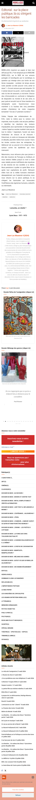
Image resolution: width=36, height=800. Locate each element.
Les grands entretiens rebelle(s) (14, 597)
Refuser (18, 795)
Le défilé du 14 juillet (8, 758)
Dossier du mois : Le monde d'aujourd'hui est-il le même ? (18, 541)
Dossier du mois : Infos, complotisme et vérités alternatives (16, 502)
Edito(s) (4, 570)
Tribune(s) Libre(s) (8, 635)
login (7, 288)
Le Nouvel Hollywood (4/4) (10, 727)
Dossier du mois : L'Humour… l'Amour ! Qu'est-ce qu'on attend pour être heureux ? (18, 522)
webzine (12, 197)
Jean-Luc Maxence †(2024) (15, 25)
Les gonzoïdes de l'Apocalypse (13, 593)
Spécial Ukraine (7, 628)
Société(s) (5, 624)
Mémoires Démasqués (9, 605)
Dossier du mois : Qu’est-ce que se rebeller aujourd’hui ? (17, 562)
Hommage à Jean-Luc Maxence (13, 578)
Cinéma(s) (5, 485)
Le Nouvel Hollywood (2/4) (10, 755)
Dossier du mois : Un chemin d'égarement (16, 567)
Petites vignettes (8, 609)
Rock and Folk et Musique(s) (12, 620)
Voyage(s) (5, 639)
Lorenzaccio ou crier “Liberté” (11, 704)
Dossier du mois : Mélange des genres (15, 556)
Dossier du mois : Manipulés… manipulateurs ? (12, 552)
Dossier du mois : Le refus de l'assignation (17, 546)
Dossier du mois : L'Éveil (10, 517)
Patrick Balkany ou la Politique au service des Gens (18, 734)
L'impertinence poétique (11, 586)
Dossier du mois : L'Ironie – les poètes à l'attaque (16, 529)
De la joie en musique (8, 720)
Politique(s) (6, 616)
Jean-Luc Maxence (12, 194)
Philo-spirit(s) (7, 612)
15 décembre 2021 (9, 28)
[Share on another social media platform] (29, 32)
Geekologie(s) (7, 574)
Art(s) (4, 481)
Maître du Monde (7, 711)
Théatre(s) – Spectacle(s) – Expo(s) (15, 632)
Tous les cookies (18, 790)
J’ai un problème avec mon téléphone (13, 678)
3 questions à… (7, 478)
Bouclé (4, 701)
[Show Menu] (2, 3)
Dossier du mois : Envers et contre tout (16, 497)
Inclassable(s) (7, 582)
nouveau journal (25, 194)
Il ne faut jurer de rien (8, 740)
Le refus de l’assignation (9, 671)
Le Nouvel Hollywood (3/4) (10, 731)
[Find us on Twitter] (5, 770)
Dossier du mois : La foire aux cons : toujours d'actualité (15, 535)
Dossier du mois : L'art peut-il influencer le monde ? (18, 508)
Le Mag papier (7, 590)
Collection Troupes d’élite (10, 682)
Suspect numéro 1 (7, 685)
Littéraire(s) (6, 601)
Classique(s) (6, 489)
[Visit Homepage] (18, 3)
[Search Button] (33, 3)
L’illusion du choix (7, 675)
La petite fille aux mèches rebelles (12, 688)
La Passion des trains (8, 708)
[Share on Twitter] (18, 32)
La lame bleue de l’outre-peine (11, 765)
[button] (33, 777)
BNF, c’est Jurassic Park (9, 762)
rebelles (4, 197)
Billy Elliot (5, 692)
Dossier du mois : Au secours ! (12, 493)
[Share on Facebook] (7, 32)
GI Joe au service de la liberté (11, 724)
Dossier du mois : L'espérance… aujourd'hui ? (18, 513)
